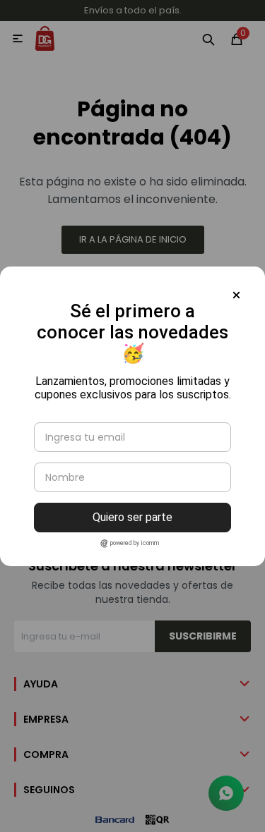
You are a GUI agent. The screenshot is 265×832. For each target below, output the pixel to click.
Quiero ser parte (132, 517)
